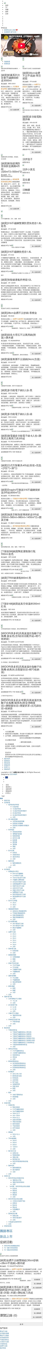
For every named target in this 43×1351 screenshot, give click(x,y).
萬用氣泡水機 (12, 1213)
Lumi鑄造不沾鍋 (18, 875)
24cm (14, 936)
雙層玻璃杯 (16, 1155)
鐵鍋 (14, 959)
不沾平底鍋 (16, 965)
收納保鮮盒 (16, 1055)
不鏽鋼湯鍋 (16, 980)
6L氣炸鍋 (16, 807)
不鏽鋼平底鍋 (17, 969)
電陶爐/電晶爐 (17, 834)
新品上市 (6, 1236)
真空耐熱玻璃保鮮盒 (19, 1063)
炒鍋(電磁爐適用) (18, 915)
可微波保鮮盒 (12, 1030)
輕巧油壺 (15, 1082)
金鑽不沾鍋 (12, 932)
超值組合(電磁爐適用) (20, 911)
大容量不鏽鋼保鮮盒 (19, 1053)
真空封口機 (16, 838)
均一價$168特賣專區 (11, 1248)
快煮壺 (15, 852)
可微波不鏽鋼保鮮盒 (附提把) (22, 1036)
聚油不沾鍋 (3, 1331)
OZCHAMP (13, 774)
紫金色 (15, 1207)
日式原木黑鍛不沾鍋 (19, 882)
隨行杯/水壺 (12, 1151)
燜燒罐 (10, 1132)
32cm (14, 942)
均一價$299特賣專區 (11, 1250)
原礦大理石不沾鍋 (18, 890)
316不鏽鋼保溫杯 (18, 1109)
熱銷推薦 (7, 61)
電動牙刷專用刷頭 (18, 1182)
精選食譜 (7, 63)
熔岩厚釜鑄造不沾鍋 (19, 894)
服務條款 (7, 761)
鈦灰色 (15, 1188)
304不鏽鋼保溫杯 (18, 1111)
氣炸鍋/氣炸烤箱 (13, 804)
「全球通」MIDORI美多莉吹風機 (19, 1186)
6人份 (14, 1009)
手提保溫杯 (16, 1126)
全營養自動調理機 (18, 821)
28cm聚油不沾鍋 (18, 923)
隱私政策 (7, 763)
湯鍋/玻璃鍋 (12, 976)
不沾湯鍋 (15, 978)
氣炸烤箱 (3, 1348)
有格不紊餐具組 (18, 1094)
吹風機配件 (16, 1209)
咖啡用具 (11, 861)
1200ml (15, 1147)
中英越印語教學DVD (15, 1222)
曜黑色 (15, 1190)
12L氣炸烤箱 (17, 809)
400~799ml (16, 1115)
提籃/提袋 (16, 1086)
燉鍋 (14, 846)
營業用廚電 (7, 1226)
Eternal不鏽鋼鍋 (18, 873)
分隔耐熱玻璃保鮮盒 (19, 1065)
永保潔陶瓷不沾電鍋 (15, 998)
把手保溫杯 (16, 1128)
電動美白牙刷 (17, 1180)
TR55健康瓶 (12, 1138)
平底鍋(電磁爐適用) (19, 913)
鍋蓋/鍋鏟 (11, 986)
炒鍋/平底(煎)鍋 (13, 963)
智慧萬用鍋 (16, 836)
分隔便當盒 (3, 1344)
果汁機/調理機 (13, 819)
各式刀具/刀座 (17, 1074)
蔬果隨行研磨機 (18, 823)
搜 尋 (21, 1324)
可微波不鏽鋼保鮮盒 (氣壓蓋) (22, 1034)
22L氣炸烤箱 (17, 813)
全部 (14, 817)
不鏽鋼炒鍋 (16, 971)
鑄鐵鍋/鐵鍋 (12, 955)
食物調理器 (16, 1084)
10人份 (15, 1001)
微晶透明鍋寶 (17, 982)
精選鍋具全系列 (13, 871)
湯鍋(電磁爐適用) (18, 917)
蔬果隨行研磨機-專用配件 (21, 825)
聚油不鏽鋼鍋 (17, 928)
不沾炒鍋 (15, 967)
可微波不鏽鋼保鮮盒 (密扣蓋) (22, 1032)
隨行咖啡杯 (16, 1170)
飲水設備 (11, 850)
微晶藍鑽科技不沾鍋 (19, 896)
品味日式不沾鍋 (18, 888)
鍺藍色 (15, 1193)
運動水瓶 (15, 1157)
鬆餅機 (15, 840)
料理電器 (11, 830)
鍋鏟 (14, 990)
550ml (15, 1142)
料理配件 (11, 1072)
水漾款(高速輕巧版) (19, 1201)
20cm (14, 934)
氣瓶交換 (15, 1215)
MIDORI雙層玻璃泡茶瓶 (20, 1161)
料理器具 (15, 1078)
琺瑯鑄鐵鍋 (16, 957)
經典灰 (15, 1203)
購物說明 (7, 765)
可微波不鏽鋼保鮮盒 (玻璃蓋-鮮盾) (24, 1040)
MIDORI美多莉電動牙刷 (16, 1178)
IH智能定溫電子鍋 (14, 1019)
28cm (14, 938)
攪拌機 (15, 842)
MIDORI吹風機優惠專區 (12, 1246)
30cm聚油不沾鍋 (18, 925)
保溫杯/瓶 (11, 1105)
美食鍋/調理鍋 (17, 832)
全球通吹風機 (4, 1333)
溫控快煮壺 (16, 857)
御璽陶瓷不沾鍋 (18, 892)
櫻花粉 (15, 1195)
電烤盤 (15, 844)
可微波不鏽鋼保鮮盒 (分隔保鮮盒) (23, 1042)
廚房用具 (15, 1080)
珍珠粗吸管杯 (4, 1337)
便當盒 (15, 1057)
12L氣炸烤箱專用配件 (20, 811)
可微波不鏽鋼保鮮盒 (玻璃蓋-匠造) (24, 1038)
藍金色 (15, 1205)
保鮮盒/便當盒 (13, 1049)
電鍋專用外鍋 (17, 1015)
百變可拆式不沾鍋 (18, 886)
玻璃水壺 (15, 1153)
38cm (14, 905)
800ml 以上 (16, 1117)
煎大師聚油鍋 (12, 921)
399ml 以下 (16, 1113)
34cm (14, 944)
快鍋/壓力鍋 (12, 948)
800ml (15, 1145)
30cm (14, 903)
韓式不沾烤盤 (12, 900)
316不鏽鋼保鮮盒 (18, 1051)
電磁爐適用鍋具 (13, 909)
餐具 (9, 1092)
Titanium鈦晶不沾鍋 (19, 878)
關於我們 (7, 759)
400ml (15, 1140)
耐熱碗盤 (15, 1097)
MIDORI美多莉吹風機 (15, 1199)
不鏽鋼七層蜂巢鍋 (18, 880)
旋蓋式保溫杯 (17, 1119)
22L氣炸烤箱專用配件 (20, 815)
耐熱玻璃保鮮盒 (13, 1061)
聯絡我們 (7, 769)
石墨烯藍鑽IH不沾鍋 (19, 884)
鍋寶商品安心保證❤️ (11, 30)
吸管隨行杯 (16, 1159)
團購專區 (6, 1231)
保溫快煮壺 (16, 855)
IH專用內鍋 (16, 1021)
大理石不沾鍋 (4, 1342)
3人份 (14, 1007)
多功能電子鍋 (12, 1005)
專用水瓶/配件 (17, 1218)
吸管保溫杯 (16, 1124)
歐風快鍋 (15, 951)
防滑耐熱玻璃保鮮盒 (19, 1067)
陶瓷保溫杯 (16, 1107)
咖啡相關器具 (17, 863)
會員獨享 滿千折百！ (11, 32)
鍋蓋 (14, 988)
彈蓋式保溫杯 (17, 1122)
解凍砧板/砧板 (17, 1076)
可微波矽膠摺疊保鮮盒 (20, 1044)
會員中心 (7, 767)
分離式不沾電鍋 (13, 1013)
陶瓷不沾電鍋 (4, 1335)
